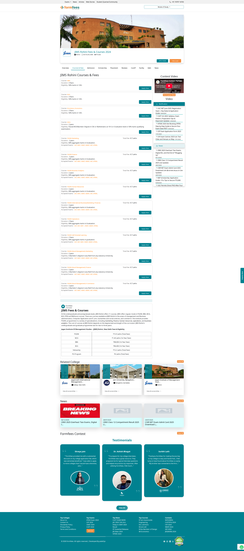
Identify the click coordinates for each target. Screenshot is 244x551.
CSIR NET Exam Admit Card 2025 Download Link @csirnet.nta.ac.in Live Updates (169, 171)
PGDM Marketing (73, 138)
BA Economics (144, 531)
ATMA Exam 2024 (92, 520)
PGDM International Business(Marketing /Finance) (83, 203)
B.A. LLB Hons (144, 525)
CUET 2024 (90, 527)
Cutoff (133, 68)
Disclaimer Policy (66, 525)
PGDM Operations (73, 219)
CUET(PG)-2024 (170, 522)
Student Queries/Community (107, 2)
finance (116, 321)
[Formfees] (101, 8)
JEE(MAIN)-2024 (170, 531)
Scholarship (102, 68)
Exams (67, 2)
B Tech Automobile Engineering (145, 521)
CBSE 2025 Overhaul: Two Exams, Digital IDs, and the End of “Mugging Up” (169, 153)
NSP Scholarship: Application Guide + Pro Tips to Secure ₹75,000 (168, 180)
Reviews (124, 68)
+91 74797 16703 (177, 2)
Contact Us (64, 522)
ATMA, (95, 145)
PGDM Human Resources (75, 187)
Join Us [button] (90, 531)
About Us (63, 520)
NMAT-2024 (169, 527)
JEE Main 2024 (118, 531)
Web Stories (90, 2)
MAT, (79, 145)
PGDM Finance (72, 154)
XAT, (91, 145)
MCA (68, 122)
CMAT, (83, 145)
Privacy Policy (65, 527)
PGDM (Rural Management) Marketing (80, 251)
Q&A (149, 68)
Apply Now (145, 88)
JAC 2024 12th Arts (119, 522)
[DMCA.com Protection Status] (179, 541)
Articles (81, 2)
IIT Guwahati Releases (120, 529)
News (75, 2)
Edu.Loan (175, 61)
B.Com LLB (142, 527)
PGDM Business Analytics (75, 170)
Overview (65, 68)
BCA (68, 94)
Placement (114, 68)
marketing (109, 321)
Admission (91, 68)
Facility (141, 68)
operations (137, 321)
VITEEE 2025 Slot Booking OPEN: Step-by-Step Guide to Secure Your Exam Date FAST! (168, 126)
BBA (68, 81)
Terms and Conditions (68, 529)
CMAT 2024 (90, 525)
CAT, (75, 145)
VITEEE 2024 (117, 534)
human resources (126, 321)
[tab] (65, 68)
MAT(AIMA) (169, 520)
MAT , (82, 226)
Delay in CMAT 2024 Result (120, 526)
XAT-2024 (168, 529)
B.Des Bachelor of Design (148, 529)
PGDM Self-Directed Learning (77, 235)
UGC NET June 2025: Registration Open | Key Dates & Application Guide (168, 110)
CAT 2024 (89, 522)
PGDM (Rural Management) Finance (79, 267)
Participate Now (169, 95)
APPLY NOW (162, 61)
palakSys (102, 541)
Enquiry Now (242, 275)
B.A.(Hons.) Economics (74, 108)
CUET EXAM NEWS (119, 520)
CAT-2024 (168, 525)
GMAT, (87, 145)
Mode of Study (163, 7)
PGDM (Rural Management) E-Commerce (80, 283)
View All (180, 361)
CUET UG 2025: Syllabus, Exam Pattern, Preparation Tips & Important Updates (167, 118)
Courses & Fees (77, 68)
